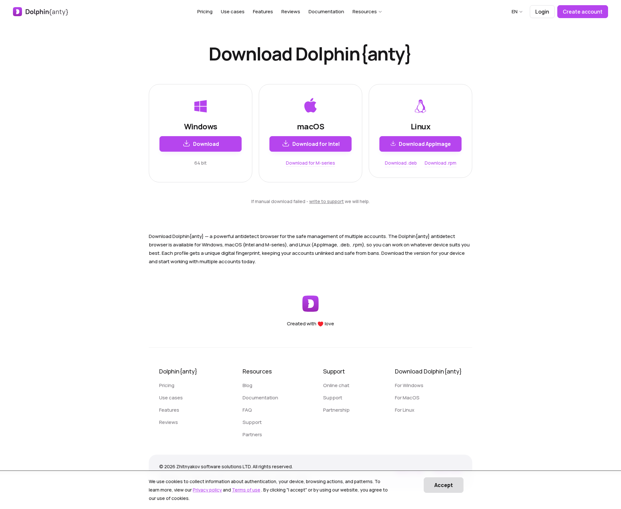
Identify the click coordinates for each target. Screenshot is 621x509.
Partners (252, 434)
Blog (247, 385)
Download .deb (401, 163)
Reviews (290, 11)
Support (252, 422)
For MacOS (407, 397)
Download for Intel (316, 143)
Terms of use (246, 490)
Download (206, 143)
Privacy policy (207, 490)
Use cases (233, 11)
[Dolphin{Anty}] (40, 11)
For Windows (409, 385)
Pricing (204, 11)
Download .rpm (440, 163)
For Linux (404, 409)
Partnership (336, 409)
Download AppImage (425, 143)
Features (263, 11)
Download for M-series (310, 163)
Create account (583, 11)
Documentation (326, 11)
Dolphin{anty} (178, 371)
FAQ (247, 409)
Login (542, 11)
